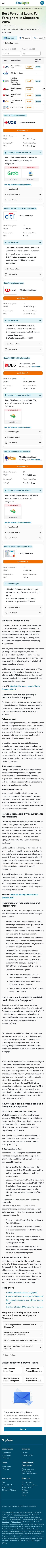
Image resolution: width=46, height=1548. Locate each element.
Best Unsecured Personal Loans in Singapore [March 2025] (33, 1372)
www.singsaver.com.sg (21, 1515)
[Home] (3, 8)
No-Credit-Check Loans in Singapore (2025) (11, 1380)
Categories (7, 1453)
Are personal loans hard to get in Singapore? (25, 1296)
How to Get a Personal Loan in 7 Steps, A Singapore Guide (33, 1381)
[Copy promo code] (42, 366)
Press (24, 1495)
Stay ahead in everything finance (18, 1412)
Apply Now (22, 130)
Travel (25, 1453)
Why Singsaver (27, 1482)
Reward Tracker (8, 1485)
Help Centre (6, 1487)
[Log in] (42, 3)
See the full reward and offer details (17, 185)
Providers (6, 1458)
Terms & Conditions (29, 1485)
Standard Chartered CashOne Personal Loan (25, 1307)
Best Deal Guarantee (29, 1474)
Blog (3, 1482)
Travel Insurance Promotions (28, 1470)
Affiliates (25, 1490)
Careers (25, 1493)
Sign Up (23, 1429)
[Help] (15, 49)
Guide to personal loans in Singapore (21, 1292)
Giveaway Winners (9, 1490)
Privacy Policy (27, 1487)
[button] (23, 152)
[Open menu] (3, 2)
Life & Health (28, 1455)
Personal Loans (11, 8)
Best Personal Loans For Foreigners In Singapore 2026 (31, 8)
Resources (7, 1455)
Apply (29, 67)
